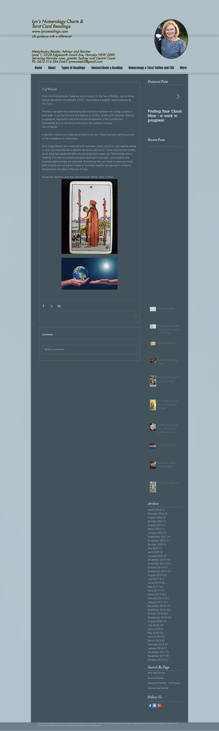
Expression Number (157, 683)
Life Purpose (174, 683)
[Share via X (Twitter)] (51, 305)
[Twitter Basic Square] (154, 705)
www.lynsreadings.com (50, 31)
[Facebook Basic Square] (150, 705)
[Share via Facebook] (43, 305)
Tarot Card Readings (51, 26)
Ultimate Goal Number (158, 688)
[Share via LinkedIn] (59, 305)
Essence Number (156, 678)
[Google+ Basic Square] (159, 705)
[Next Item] (178, 96)
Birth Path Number (156, 673)
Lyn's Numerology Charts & (57, 21)
